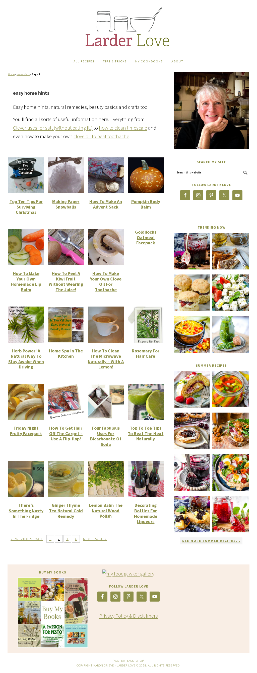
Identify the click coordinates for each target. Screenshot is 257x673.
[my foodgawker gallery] (128, 573)
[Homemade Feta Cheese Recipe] (230, 292)
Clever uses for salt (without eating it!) (53, 127)
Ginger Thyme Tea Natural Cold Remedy (66, 510)
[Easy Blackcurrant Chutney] (192, 514)
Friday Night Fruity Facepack (26, 430)
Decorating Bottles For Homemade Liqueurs (145, 513)
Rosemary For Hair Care (145, 353)
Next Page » (95, 539)
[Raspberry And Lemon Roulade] (192, 389)
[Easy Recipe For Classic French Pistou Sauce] (230, 334)
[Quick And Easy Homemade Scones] (192, 292)
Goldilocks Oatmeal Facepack (145, 237)
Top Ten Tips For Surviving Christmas (26, 207)
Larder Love (128, 25)
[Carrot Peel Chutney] (230, 431)
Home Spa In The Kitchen (66, 353)
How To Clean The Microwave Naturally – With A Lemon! (106, 359)
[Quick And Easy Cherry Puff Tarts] (192, 431)
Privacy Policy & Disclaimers (128, 615)
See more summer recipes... (211, 541)
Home (11, 74)
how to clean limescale (123, 127)
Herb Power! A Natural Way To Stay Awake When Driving (26, 359)
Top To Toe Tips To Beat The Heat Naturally (145, 433)
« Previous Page (27, 539)
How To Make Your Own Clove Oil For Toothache (105, 281)
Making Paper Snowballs (65, 204)
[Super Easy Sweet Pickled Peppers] (230, 389)
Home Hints (23, 74)
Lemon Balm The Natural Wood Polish (105, 510)
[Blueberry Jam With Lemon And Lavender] (192, 472)
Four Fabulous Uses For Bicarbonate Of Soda (105, 436)
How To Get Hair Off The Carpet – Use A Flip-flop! (66, 433)
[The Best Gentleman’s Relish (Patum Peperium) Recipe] (230, 251)
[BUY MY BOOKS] (53, 613)
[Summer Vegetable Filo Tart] (230, 472)
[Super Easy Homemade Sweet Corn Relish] (192, 334)
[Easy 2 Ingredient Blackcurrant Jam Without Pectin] (192, 251)
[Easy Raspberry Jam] (230, 514)
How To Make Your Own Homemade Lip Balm (26, 281)
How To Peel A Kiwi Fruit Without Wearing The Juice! (66, 281)
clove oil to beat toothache (101, 136)
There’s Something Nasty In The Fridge (26, 510)
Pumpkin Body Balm (145, 204)
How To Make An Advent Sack (105, 204)
